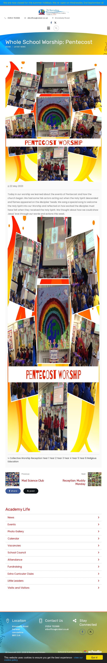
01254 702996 (13, 18)
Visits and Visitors (18, 587)
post (32, 491)
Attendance (15, 559)
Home (8, 47)
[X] (55, 23)
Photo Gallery (16, 531)
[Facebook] (51, 23)
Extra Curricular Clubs (21, 573)
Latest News (20, 47)
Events (12, 524)
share (13, 491)
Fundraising (15, 566)
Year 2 (53, 458)
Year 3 (60, 458)
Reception (36, 458)
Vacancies (14, 545)
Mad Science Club (33, 480)
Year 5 (75, 458)
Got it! (94, 657)
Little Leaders (16, 580)
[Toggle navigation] (48, 28)
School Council (17, 552)
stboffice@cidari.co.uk (38, 18)
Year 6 (83, 458)
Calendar (13, 538)
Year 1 (46, 458)
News (11, 517)
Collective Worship (20, 458)
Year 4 (67, 458)
